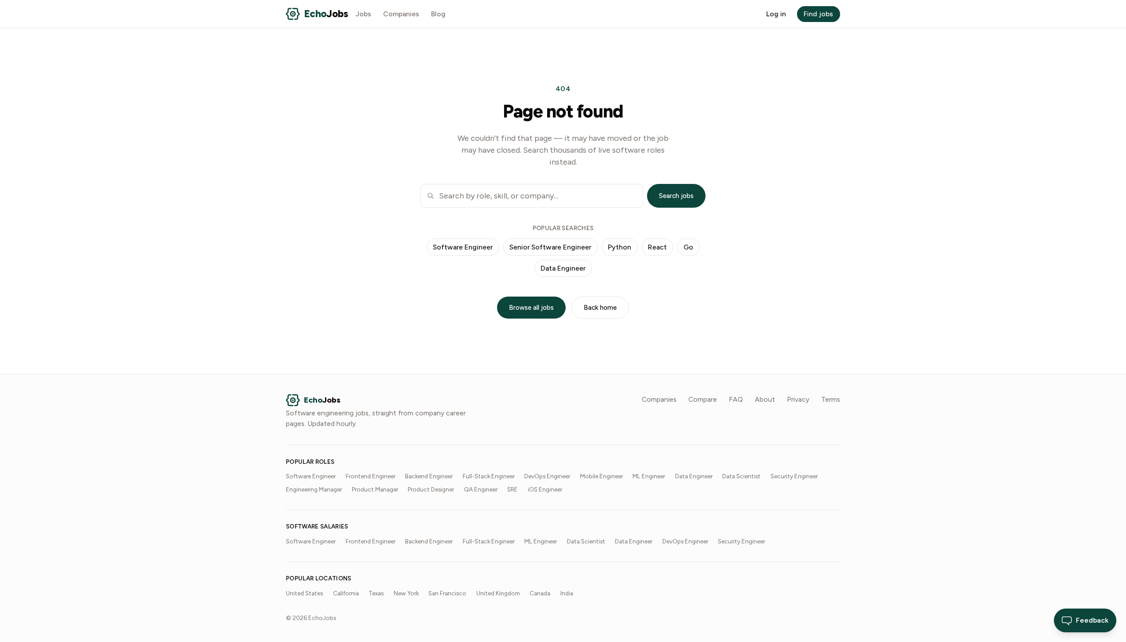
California (346, 593)
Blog (438, 14)
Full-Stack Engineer (489, 476)
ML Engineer (648, 476)
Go (688, 247)
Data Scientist (741, 476)
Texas (376, 593)
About (765, 399)
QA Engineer (480, 489)
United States (304, 593)
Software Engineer (463, 247)
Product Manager (375, 489)
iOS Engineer (545, 489)
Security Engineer (794, 476)
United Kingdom (498, 593)
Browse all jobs (531, 308)
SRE (512, 489)
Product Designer (431, 489)
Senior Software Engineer (550, 247)
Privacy (798, 399)
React (657, 247)
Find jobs (818, 14)
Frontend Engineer (370, 476)
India (566, 593)
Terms (830, 399)
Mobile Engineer (601, 476)
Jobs (363, 14)
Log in (776, 14)
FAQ (736, 399)
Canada (540, 593)
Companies (401, 14)
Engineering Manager (314, 489)
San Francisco (447, 593)
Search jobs (676, 196)
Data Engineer (563, 268)
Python (619, 247)
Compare (702, 399)
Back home (600, 308)
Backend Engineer (429, 476)
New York (406, 593)
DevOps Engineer (547, 476)
